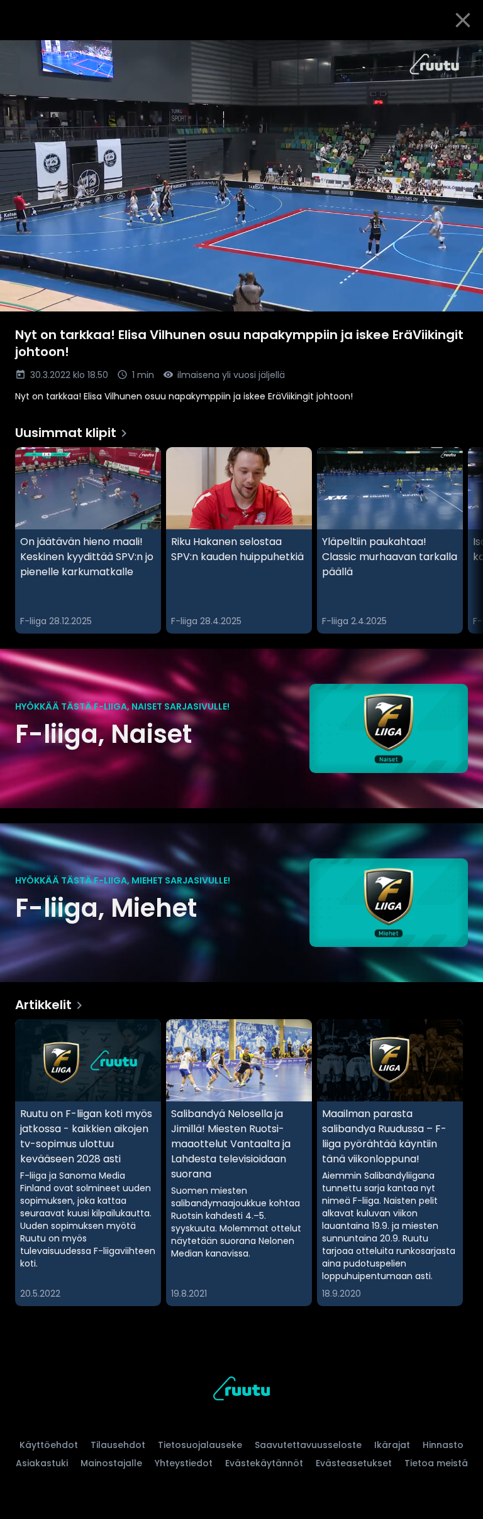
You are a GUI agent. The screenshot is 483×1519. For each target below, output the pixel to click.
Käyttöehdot (48, 1445)
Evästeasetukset (354, 1463)
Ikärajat (392, 1445)
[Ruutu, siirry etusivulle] (241, 1390)
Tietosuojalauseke (200, 1445)
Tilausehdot (118, 1445)
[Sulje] (462, 20)
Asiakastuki (42, 1463)
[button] (241, 175)
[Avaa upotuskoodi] (459, 54)
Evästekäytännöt (264, 1463)
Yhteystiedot (184, 1463)
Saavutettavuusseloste (308, 1445)
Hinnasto (443, 1445)
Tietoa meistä (436, 1463)
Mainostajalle (111, 1463)
